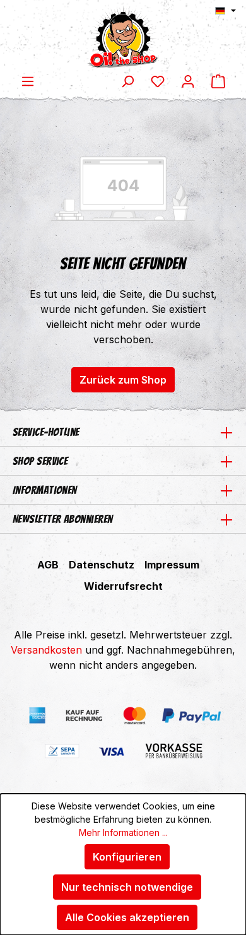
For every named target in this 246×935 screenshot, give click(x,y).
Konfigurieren (127, 856)
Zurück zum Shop (123, 379)
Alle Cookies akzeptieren (127, 917)
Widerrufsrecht (123, 586)
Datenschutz (101, 564)
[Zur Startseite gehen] (123, 36)
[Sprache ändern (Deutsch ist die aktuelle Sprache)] (225, 10)
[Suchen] (127, 80)
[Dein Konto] (188, 80)
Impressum (171, 564)
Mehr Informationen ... (123, 832)
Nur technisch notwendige (127, 887)
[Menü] (28, 80)
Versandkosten (46, 650)
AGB (48, 564)
